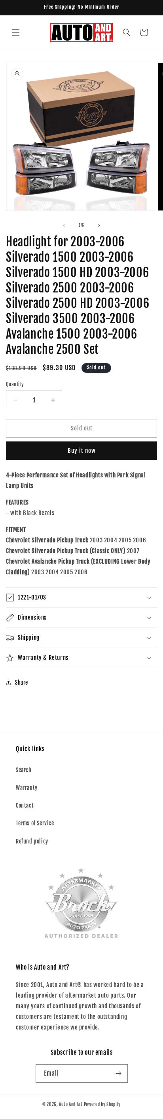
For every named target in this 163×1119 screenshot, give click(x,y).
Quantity (15, 384)
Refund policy (32, 841)
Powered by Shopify (102, 1104)
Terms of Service (35, 823)
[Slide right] (99, 225)
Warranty (27, 787)
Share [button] (21, 682)
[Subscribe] (118, 1073)
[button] (16, 32)
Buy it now (82, 450)
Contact (25, 805)
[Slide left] (64, 225)
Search (24, 770)
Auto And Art (70, 1104)
